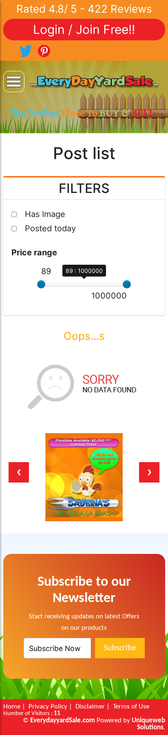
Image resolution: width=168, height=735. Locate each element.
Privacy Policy (48, 706)
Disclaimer (90, 706)
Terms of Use (131, 706)
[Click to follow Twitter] (26, 50)
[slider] (41, 284)
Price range (34, 252)
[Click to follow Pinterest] (44, 50)
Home (11, 706)
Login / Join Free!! (84, 29)
